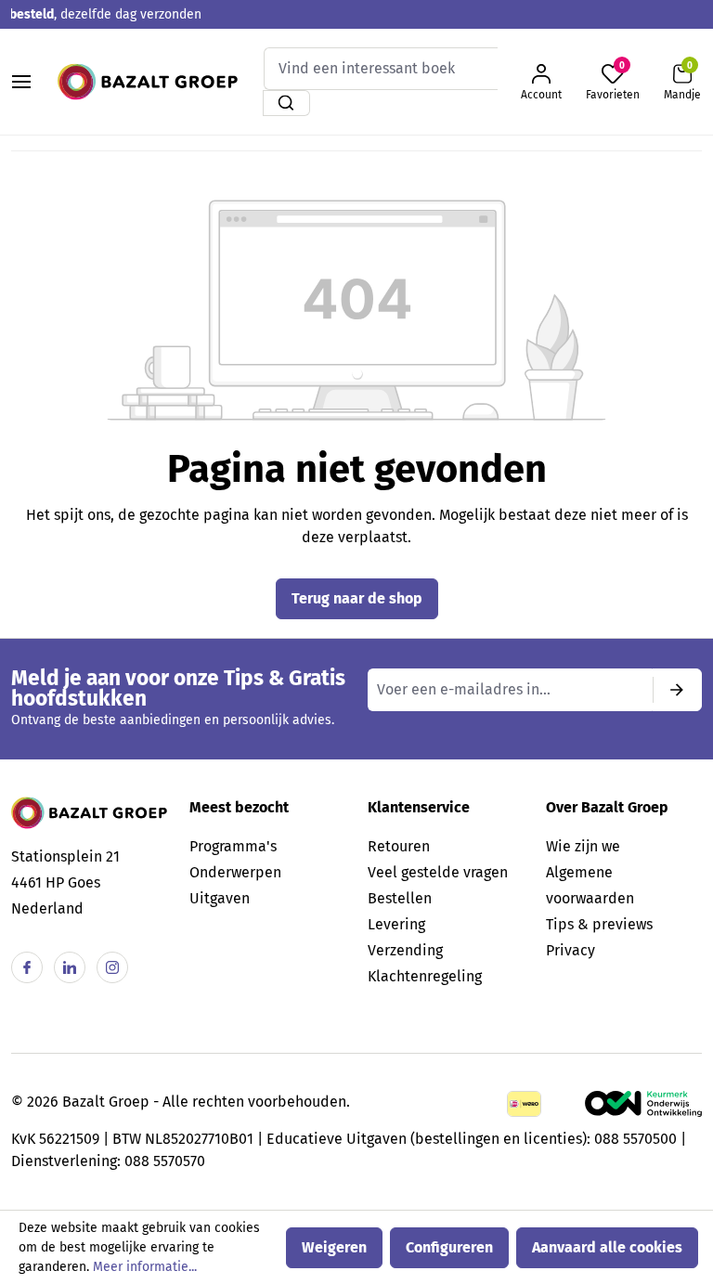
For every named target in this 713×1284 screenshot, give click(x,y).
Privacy (570, 950)
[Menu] (21, 81)
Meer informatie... (145, 1267)
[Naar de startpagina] (148, 81)
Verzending (405, 950)
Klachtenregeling (425, 976)
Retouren (399, 846)
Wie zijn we (583, 846)
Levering (396, 924)
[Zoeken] (286, 103)
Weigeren (334, 1247)
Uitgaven (219, 898)
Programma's (233, 846)
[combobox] (381, 68)
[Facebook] (27, 967)
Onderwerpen (235, 872)
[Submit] (677, 689)
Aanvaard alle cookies (607, 1247)
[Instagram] (112, 967)
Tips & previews (599, 924)
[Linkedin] (69, 967)
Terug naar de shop (357, 598)
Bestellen (400, 898)
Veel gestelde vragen (438, 872)
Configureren (449, 1247)
